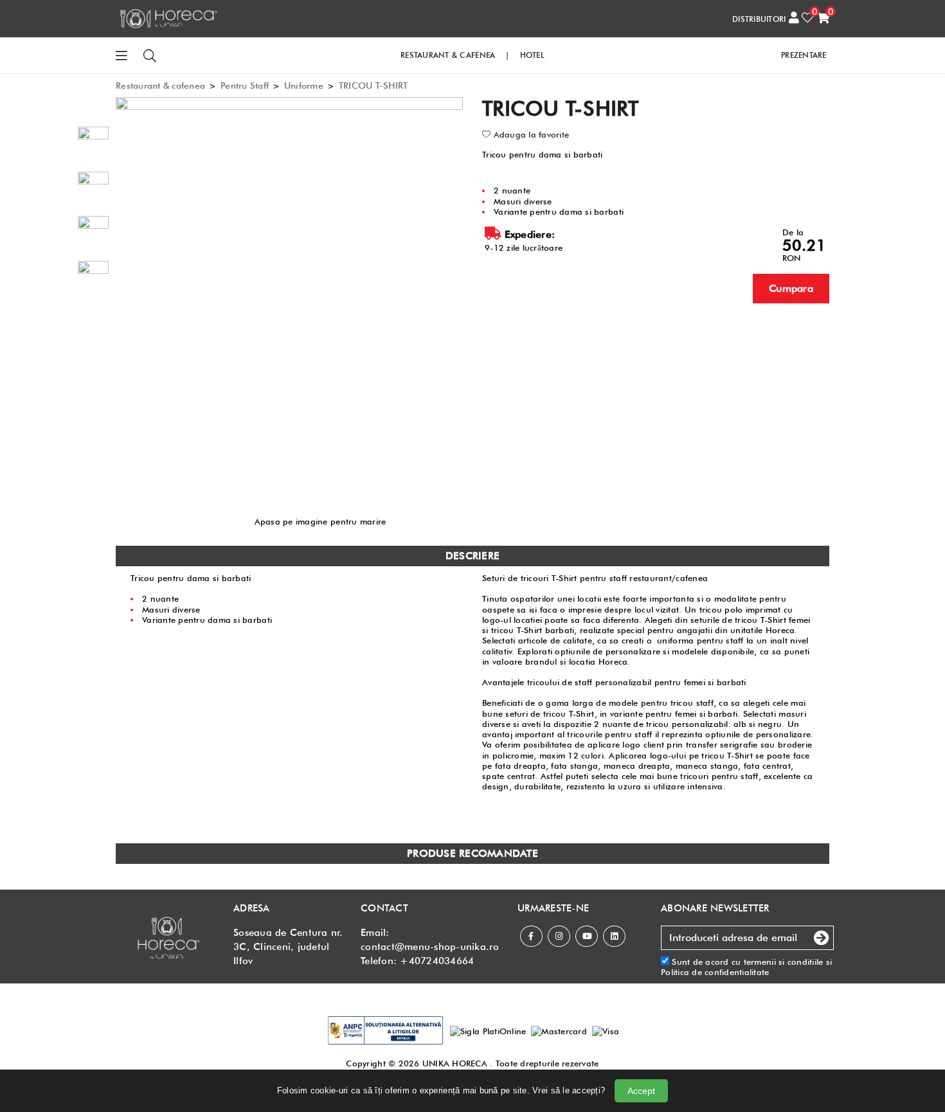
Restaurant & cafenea (160, 85)
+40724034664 (437, 961)
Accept (641, 1091)
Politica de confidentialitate (715, 972)
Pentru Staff (245, 85)
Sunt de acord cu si (746, 966)
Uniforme (303, 85)
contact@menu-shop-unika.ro (430, 947)
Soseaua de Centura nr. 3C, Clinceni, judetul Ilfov (288, 947)
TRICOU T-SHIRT (373, 85)
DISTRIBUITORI (759, 19)
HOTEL (532, 55)
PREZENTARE (804, 55)
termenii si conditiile (784, 961)
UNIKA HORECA (454, 1063)
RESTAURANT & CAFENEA (448, 55)
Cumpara (791, 288)
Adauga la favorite (530, 134)
